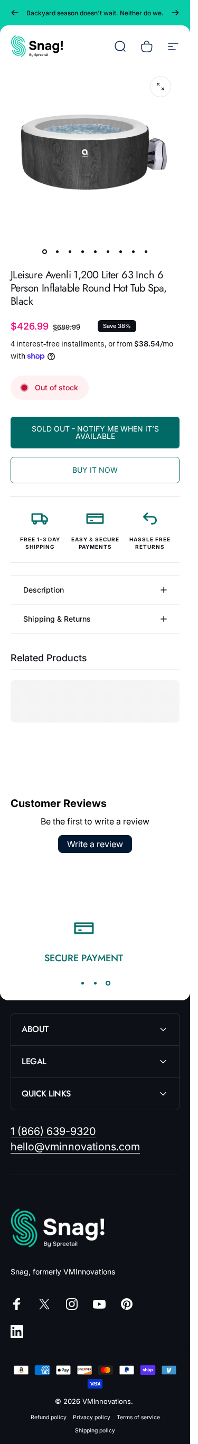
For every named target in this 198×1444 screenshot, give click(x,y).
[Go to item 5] (95, 251)
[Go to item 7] (120, 251)
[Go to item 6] (107, 251)
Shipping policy (95, 1430)
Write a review (95, 844)
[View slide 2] (95, 983)
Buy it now (95, 469)
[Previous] (14, 12)
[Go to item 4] (82, 251)
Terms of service (138, 1417)
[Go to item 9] (145, 251)
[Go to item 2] (57, 251)
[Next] (175, 12)
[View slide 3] (107, 983)
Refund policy (49, 1417)
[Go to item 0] (44, 251)
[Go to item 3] (69, 251)
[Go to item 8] (133, 251)
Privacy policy (91, 1417)
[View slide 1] (82, 983)
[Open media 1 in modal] (160, 86)
